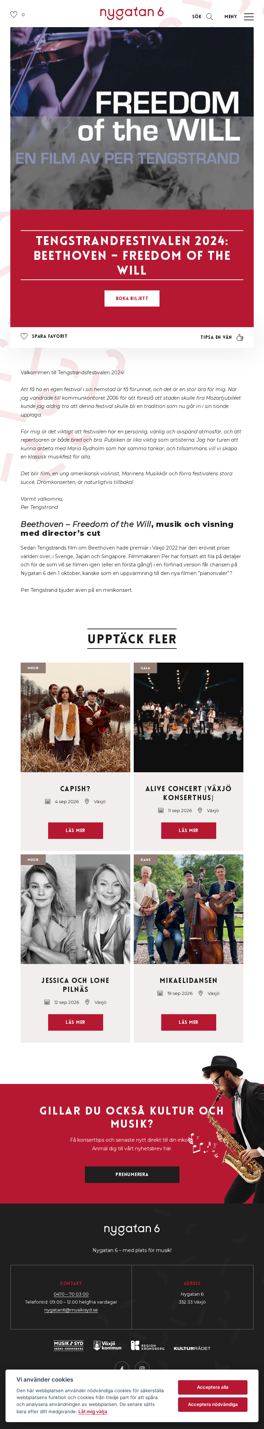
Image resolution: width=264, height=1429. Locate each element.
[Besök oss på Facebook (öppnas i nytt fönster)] (122, 1368)
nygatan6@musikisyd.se (71, 1309)
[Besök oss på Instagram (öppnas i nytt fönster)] (142, 1368)
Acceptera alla (213, 1387)
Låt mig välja (92, 1411)
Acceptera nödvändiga (213, 1404)
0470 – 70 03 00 (71, 1294)
